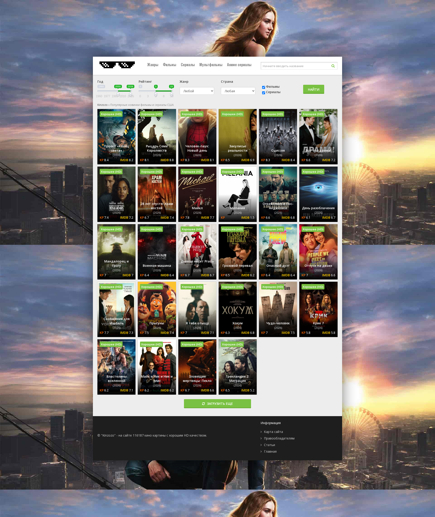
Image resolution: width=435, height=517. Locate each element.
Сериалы (188, 64)
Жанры (152, 64)
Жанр (184, 81)
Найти (313, 89)
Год (100, 81)
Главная (270, 451)
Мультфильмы (210, 64)
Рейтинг (145, 81)
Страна (227, 81)
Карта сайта (273, 432)
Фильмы (169, 64)
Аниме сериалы (239, 64)
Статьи (269, 445)
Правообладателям (279, 438)
